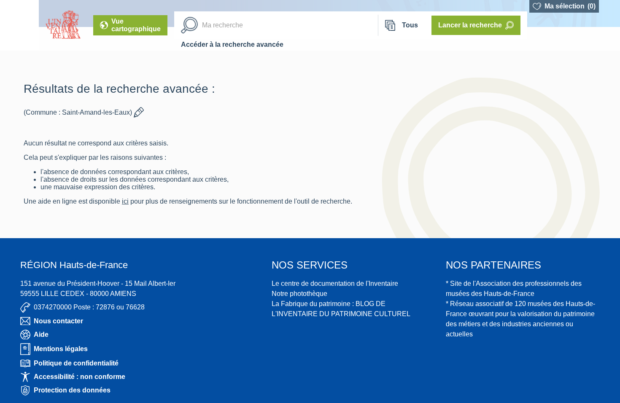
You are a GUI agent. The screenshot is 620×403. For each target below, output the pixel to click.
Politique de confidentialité (76, 363)
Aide (41, 334)
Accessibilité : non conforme (79, 376)
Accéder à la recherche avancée (232, 44)
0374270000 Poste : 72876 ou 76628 (89, 307)
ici (128, 201)
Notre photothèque (299, 293)
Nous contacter (58, 321)
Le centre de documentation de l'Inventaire (335, 283)
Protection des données (72, 390)
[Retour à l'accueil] (19, 25)
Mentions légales (61, 348)
